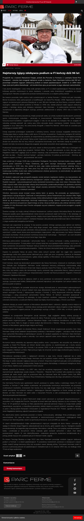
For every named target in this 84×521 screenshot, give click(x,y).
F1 (4, 65)
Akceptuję (77, 518)
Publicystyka (9, 68)
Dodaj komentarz (14, 468)
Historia (17, 68)
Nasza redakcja (11, 506)
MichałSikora (13, 65)
